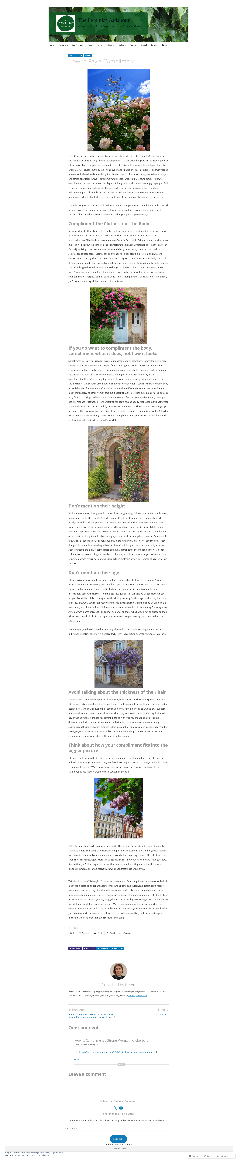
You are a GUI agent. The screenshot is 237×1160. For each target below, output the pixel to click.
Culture (122, 45)
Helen (88, 55)
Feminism (63, 45)
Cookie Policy (45, 1155)
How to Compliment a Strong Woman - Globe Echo (111, 1040)
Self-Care (118, 948)
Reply (121, 1064)
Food (90, 45)
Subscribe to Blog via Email (118, 1114)
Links (164, 45)
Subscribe (118, 1139)
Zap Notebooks (161, 1012)
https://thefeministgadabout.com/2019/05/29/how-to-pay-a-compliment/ (116, 1052)
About (144, 45)
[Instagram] (121, 1108)
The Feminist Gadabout (104, 20)
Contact (154, 45)
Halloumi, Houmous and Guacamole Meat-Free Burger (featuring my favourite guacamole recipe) (91, 1013)
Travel (99, 45)
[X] (115, 1108)
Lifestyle (110, 45)
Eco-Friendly (78, 45)
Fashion (133, 45)
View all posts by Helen (137, 995)
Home (51, 45)
